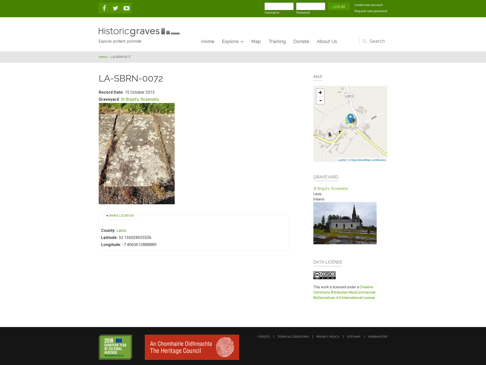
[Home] (139, 32)
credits (264, 336)
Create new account (368, 5)
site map (353, 336)
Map (256, 41)
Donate (301, 41)
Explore (230, 41)
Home (207, 41)
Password (304, 12)
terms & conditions (293, 336)
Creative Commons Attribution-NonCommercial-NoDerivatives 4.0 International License (344, 292)
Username (273, 12)
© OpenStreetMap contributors (367, 160)
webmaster (377, 336)
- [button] (320, 100)
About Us (327, 41)
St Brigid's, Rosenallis (140, 99)
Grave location (121, 215)
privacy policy (327, 336)
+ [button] (320, 92)
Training (277, 41)
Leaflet (342, 160)
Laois (121, 230)
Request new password (370, 11)
